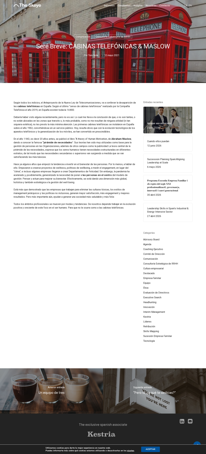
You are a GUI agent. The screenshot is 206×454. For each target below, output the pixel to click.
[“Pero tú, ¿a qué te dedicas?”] (154, 391)
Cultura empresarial (153, 268)
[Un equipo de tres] (51, 391)
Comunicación (83, 36)
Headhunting (149, 302)
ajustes (130, 450)
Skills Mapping (151, 331)
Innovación (149, 307)
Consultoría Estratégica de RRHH (113, 36)
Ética (145, 287)
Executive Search (152, 297)
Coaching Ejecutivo (153, 249)
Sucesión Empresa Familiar (157, 336)
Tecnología (149, 340)
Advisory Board (151, 239)
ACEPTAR (150, 449)
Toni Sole (93, 55)
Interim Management (154, 312)
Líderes (147, 321)
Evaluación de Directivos (156, 292)
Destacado (149, 273)
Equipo (147, 283)
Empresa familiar (152, 278)
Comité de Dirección (154, 254)
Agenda (147, 244)
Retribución (149, 326)
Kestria (147, 316)
